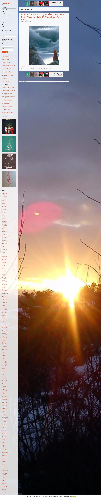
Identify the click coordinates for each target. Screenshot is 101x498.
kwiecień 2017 (4, 355)
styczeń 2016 (4, 377)
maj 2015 (3, 389)
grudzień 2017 (4, 343)
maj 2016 (3, 371)
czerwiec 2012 (4, 440)
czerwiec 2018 (4, 334)
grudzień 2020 (4, 290)
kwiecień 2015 (4, 390)
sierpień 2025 (4, 208)
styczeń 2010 (4, 483)
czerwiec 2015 (4, 387)
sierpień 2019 (4, 314)
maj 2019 (3, 318)
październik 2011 (5, 452)
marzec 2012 (4, 445)
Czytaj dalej (23, 66)
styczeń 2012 (4, 448)
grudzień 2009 (4, 485)
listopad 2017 (4, 345)
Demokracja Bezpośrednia (6, 30)
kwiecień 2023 (4, 249)
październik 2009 (5, 487)
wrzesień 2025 (4, 206)
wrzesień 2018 (4, 330)
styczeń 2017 (4, 359)
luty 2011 (3, 464)
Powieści (3, 20)
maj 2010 (3, 477)
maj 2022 (3, 265)
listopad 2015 (4, 380)
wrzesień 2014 (4, 401)
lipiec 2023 (4, 244)
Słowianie (3, 13)
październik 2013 (5, 417)
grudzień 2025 (4, 202)
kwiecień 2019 (4, 319)
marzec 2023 (4, 250)
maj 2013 (3, 424)
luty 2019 (3, 322)
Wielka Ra (43, 68)
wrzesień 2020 (4, 294)
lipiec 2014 (4, 403)
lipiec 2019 (4, 315)
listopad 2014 (4, 398)
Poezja (3, 24)
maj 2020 (3, 300)
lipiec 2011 (4, 457)
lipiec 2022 (4, 262)
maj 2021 (3, 283)
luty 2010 (3, 482)
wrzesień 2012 (4, 436)
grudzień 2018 (4, 325)
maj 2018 (3, 336)
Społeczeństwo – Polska (6, 15)
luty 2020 (3, 305)
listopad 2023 (4, 238)
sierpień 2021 (4, 278)
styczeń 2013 (4, 430)
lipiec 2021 (4, 280)
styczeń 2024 (4, 236)
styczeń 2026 (4, 200)
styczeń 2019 (4, 324)
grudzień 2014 (4, 396)
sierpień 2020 (4, 296)
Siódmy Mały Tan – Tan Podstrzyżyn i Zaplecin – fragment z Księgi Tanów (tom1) (8, 58)
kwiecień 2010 (4, 479)
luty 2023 (3, 252)
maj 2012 (3, 442)
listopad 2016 (4, 362)
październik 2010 (5, 470)
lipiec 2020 (4, 297)
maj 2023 (3, 247)
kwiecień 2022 (4, 266)
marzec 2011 (4, 462)
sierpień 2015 (4, 384)
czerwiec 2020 (4, 299)
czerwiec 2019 (4, 317)
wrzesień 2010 (4, 471)
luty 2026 (3, 199)
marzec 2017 (4, 356)
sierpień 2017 (4, 349)
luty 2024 (3, 234)
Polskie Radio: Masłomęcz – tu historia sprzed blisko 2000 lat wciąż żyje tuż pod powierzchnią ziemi (9, 112)
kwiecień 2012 (4, 443)
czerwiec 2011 (4, 458)
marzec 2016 (4, 374)
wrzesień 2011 (4, 454)
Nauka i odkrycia (5, 17)
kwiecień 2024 (4, 231)
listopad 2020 (4, 291)
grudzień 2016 (4, 361)
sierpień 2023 (4, 243)
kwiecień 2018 (4, 337)
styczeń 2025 (4, 218)
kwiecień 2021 (4, 284)
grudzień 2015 (4, 378)
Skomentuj (49, 68)
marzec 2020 (4, 303)
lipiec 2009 (4, 492)
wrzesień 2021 (4, 277)
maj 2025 (3, 212)
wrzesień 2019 (4, 312)
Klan (2, 28)
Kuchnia (3, 26)
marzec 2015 (4, 392)
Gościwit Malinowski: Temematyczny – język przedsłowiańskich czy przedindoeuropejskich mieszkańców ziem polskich (8, 63)
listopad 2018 (4, 327)
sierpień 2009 (4, 490)
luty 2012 (3, 446)
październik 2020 (5, 293)
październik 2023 (5, 240)
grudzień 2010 (4, 467)
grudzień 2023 (4, 237)
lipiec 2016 (4, 368)
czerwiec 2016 (4, 370)
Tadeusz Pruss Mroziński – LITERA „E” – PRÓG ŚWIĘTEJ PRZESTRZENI (8, 77)
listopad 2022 (4, 256)
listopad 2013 (4, 415)
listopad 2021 (4, 274)
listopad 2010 (4, 468)
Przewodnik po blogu (5, 9)
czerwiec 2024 (4, 228)
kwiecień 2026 (4, 196)
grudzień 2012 (4, 431)
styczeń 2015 (4, 395)
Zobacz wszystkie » (5, 187)
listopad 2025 (4, 203)
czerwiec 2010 (4, 476)
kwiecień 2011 (4, 461)
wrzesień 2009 (4, 489)
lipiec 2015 (4, 386)
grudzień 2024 (4, 219)
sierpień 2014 (4, 402)
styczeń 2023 (4, 253)
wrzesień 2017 (4, 347)
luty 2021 (3, 287)
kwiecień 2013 (4, 426)
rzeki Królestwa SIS (39, 68)
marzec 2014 (4, 409)
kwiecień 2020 (4, 302)
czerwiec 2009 (4, 493)
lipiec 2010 (4, 474)
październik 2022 (5, 258)
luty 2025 (3, 216)
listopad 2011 (4, 451)
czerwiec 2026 (4, 193)
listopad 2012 (4, 433)
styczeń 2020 (4, 306)
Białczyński (7, 2)
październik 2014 (5, 399)
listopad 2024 (4, 221)
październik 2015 (5, 381)
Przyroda (3, 18)
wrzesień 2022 (4, 259)
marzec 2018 (4, 339)
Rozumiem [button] (73, 496)
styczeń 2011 (4, 465)
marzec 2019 (4, 321)
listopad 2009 (4, 486)
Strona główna (4, 7)
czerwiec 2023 (4, 246)
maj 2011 (3, 459)
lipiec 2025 (4, 209)
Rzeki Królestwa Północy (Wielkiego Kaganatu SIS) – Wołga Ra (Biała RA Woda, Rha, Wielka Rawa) (42, 17)
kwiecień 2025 (4, 213)
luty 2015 (3, 393)
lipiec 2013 (4, 421)
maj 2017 (3, 353)
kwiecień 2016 (4, 373)
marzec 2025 (4, 215)
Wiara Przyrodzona (5, 32)
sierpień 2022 (4, 261)
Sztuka (3, 22)
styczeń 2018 (4, 342)
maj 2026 (3, 194)
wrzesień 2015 (4, 383)
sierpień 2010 (4, 473)
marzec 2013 (4, 427)
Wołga (46, 68)
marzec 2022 (4, 268)
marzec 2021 (4, 286)
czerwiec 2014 (4, 405)
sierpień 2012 (4, 437)
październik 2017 (5, 346)
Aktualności (4, 11)
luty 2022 (3, 269)
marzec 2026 (4, 197)
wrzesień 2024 (4, 224)
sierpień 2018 (4, 331)
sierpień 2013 (4, 420)
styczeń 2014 (4, 412)
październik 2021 (5, 275)
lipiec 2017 (4, 350)
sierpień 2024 (4, 225)
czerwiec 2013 (4, 423)
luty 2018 (3, 340)
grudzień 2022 (4, 255)
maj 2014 (3, 406)
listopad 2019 (4, 309)
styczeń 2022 (4, 271)
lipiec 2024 (4, 227)
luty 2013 (3, 429)
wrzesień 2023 (4, 241)
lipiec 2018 (4, 333)
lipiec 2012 (4, 439)
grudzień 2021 (4, 272)
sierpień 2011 (4, 455)
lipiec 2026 (4, 191)
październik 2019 (5, 311)
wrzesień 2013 (4, 418)
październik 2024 (5, 222)
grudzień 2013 (4, 414)
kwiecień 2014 (4, 408)
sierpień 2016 (4, 367)
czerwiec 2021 (4, 281)
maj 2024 (3, 230)
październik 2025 (5, 205)
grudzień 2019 (4, 308)
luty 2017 (3, 358)
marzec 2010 (4, 480)
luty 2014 (3, 411)
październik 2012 (5, 434)
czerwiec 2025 (4, 210)
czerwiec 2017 (4, 352)
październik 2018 (5, 328)
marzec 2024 (4, 233)
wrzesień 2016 (4, 365)
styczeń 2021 (4, 289)
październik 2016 (5, 364)
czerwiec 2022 (4, 263)
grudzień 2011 (4, 449)
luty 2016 (3, 375)
